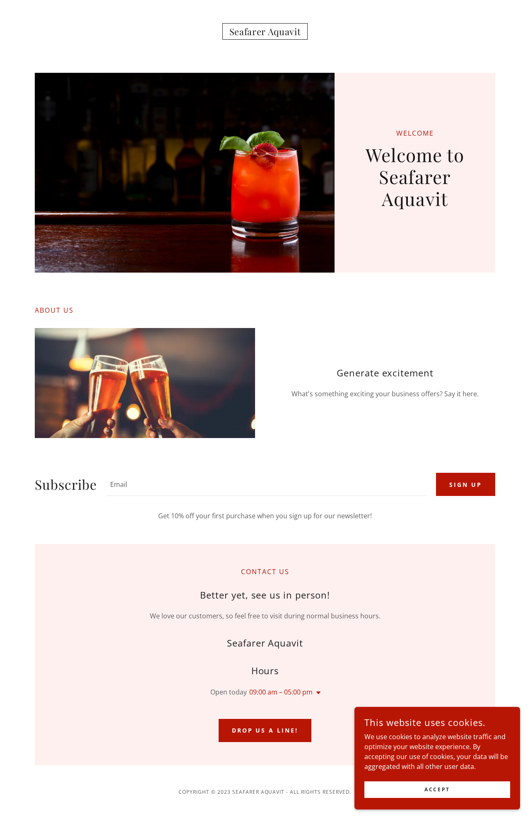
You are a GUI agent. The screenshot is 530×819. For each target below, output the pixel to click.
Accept (437, 789)
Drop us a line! (265, 730)
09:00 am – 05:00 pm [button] (281, 692)
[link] (265, 32)
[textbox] (266, 484)
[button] (316, 693)
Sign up (465, 485)
